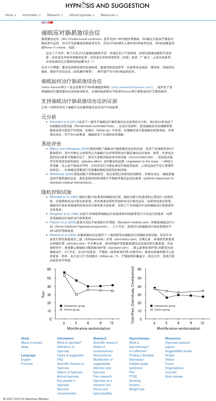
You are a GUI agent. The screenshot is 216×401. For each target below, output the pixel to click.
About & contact (31, 342)
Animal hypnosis (68, 376)
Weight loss (136, 389)
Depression (136, 359)
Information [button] (31, 15)
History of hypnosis (69, 372)
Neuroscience (102, 355)
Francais (27, 363)
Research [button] (54, 15)
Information (65, 338)
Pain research (102, 376)
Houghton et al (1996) (64, 213)
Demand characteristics (66, 391)
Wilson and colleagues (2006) (69, 148)
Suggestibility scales (178, 351)
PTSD (133, 376)
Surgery (134, 385)
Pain (132, 372)
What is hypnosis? (69, 342)
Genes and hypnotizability (102, 391)
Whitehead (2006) (62, 174)
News (24, 347)
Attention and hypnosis (102, 370)
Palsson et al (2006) (63, 222)
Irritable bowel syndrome (138, 365)
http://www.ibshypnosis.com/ (132, 87)
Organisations (174, 368)
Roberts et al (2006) (63, 235)
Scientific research (105, 342)
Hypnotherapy (139, 338)
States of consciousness (103, 349)
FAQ (60, 359)
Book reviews (174, 376)
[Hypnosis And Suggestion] (107, 5)
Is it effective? (138, 351)
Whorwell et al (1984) (64, 197)
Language (28, 355)
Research (100, 338)
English (26, 359)
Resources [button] (108, 15)
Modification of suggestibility (103, 361)
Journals (171, 372)
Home (25, 338)
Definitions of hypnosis (65, 349)
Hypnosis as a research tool (102, 382)
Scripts (169, 355)
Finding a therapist (141, 355)
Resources (173, 338)
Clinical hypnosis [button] (80, 15)
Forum (169, 363)
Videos (169, 359)
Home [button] (9, 15)
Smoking (135, 380)
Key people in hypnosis (66, 382)
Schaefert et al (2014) (64, 121)
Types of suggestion (70, 355)
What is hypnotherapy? (139, 344)
